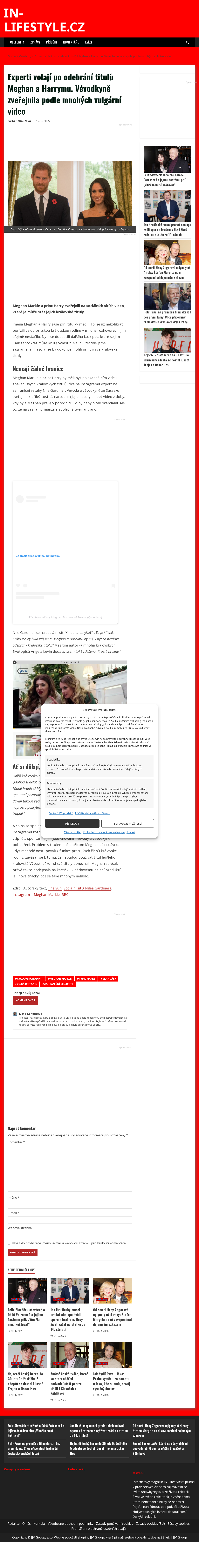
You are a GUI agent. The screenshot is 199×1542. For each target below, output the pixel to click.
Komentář (16, 1142)
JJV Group (180, 1537)
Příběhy (51, 42)
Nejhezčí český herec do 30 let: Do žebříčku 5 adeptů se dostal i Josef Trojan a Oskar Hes (27, 1355)
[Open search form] (187, 42)
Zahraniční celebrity (58, 984)
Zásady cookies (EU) (150, 1523)
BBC (65, 894)
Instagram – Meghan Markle (36, 894)
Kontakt (131, 832)
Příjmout (72, 823)
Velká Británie (27, 984)
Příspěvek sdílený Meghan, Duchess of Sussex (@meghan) (65, 617)
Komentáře (71, 42)
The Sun (55, 888)
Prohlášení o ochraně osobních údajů (104, 832)
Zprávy (35, 42)
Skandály (109, 978)
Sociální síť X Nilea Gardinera (87, 888)
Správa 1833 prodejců (61, 813)
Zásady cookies (72, 832)
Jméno (14, 1197)
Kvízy (88, 42)
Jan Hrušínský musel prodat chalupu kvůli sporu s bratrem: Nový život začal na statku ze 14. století (70, 1291)
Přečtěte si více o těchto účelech (92, 813)
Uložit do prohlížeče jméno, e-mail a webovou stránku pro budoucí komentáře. (69, 1243)
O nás (26, 1523)
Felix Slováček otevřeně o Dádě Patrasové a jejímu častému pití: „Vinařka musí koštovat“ (27, 1291)
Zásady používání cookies (114, 1523)
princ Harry (87, 978)
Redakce (14, 1523)
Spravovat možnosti (128, 823)
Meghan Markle (61, 978)
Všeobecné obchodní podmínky (70, 1523)
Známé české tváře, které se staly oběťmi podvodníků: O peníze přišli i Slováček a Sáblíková (70, 1355)
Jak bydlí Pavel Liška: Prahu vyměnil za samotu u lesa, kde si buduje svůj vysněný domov (112, 1355)
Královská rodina (29, 978)
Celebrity (17, 42)
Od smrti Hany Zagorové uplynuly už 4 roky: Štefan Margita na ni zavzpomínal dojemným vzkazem (112, 1291)
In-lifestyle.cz (44, 19)
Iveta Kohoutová (19, 121)
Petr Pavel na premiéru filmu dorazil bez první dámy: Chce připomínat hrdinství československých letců (167, 317)
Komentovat (25, 1000)
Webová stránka (20, 1228)
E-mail (13, 1213)
